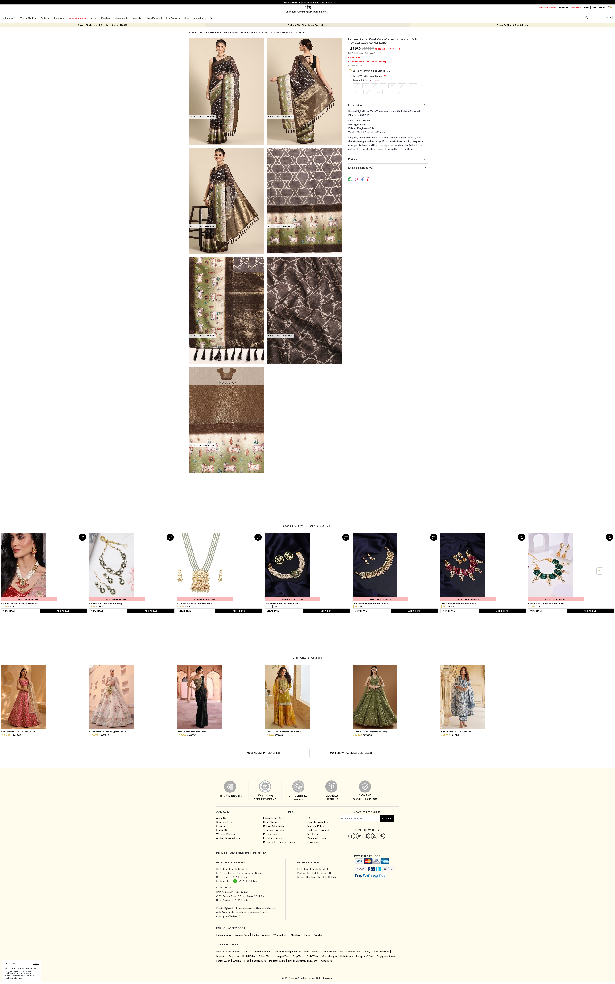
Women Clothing (28, 18)
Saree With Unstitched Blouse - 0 (371, 70)
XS (356, 85)
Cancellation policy (318, 821)
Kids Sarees (346, 956)
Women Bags (242, 935)
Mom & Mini (200, 18)
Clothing (201, 32)
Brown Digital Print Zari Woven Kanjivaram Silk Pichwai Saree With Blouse (273, 32)
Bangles (317, 935)
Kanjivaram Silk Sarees (227, 32)
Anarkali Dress (241, 960)
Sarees (93, 18)
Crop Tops (297, 956)
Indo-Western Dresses (228, 951)
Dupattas (234, 956)
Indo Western (173, 18)
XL (392, 85)
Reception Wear (364, 956)
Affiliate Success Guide (228, 837)
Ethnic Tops (265, 956)
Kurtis (247, 951)
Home (191, 32)
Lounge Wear (282, 956)
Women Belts (280, 935)
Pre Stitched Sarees (349, 951)
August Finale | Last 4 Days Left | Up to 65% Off (102, 25)
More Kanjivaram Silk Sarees (263, 753)
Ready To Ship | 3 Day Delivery (512, 25)
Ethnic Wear (329, 951)
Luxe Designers (77, 18)
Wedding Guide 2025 (547, 7)
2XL (402, 85)
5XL (367, 92)
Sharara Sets (121, 18)
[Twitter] (359, 836)
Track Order (563, 7)
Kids (212, 18)
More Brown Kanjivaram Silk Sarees (351, 753)
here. (20, 978)
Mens (186, 18)
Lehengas (59, 18)
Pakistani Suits (277, 960)
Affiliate (586, 7)
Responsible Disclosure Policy (279, 841)
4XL (357, 92)
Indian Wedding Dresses (288, 951)
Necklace (296, 935)
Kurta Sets (326, 960)
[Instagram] (367, 836)
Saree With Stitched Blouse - (368, 76)
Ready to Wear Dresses (376, 951)
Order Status (270, 821)
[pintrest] (382, 836)
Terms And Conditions (274, 829)
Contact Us (222, 829)
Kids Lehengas (329, 956)
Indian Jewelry (223, 935)
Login (594, 7)
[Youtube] (374, 836)
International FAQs (273, 817)
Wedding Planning (226, 833)
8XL (400, 92)
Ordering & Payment (318, 829)
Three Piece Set (154, 18)
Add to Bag (63, 611)
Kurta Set (45, 18)
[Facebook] (351, 836)
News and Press (224, 821)
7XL (389, 92)
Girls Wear (312, 956)
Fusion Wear (223, 960)
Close (36, 963)
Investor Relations (273, 837)
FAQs (310, 817)
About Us (221, 817)
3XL (413, 85)
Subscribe (387, 818)
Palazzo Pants (312, 951)
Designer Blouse (263, 951)
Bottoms (221, 956)
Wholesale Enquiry (318, 837)
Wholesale (576, 7)
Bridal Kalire (249, 956)
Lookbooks (313, 841)
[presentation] (15, 571)
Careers (220, 825)
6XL (378, 92)
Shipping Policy (316, 825)
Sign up (602, 7)
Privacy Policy (271, 833)
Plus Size (106, 18)
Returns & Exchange (274, 825)
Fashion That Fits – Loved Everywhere (307, 25)
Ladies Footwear (261, 935)
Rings (307, 935)
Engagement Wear (387, 956)
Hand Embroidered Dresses (302, 960)
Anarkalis (136, 18)
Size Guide (374, 80)
